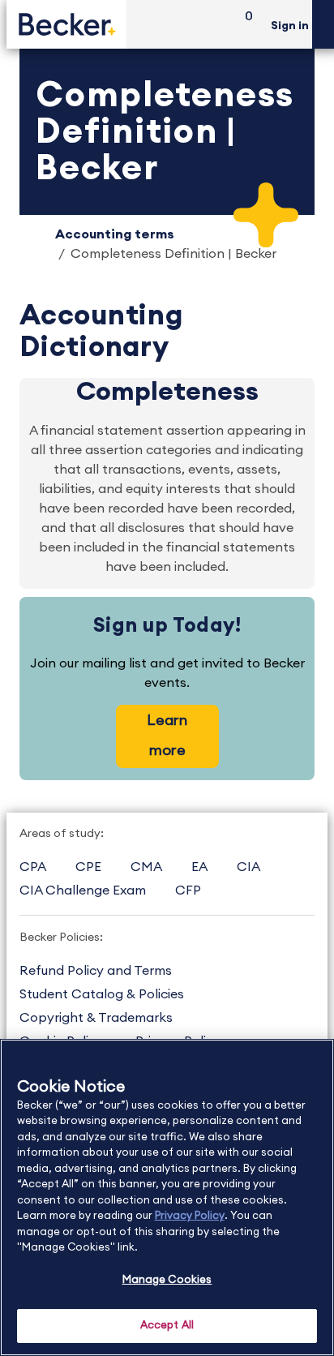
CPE (88, 866)
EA (199, 866)
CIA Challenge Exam (82, 890)
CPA (32, 866)
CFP (188, 890)
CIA (248, 866)
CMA (146, 866)
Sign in (290, 26)
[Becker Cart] (243, 24)
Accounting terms (114, 234)
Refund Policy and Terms (95, 970)
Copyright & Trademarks (96, 1017)
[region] (167, 1197)
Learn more (167, 735)
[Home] (66, 24)
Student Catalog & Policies (101, 994)
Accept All (167, 1325)
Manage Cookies (167, 1280)
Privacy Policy (190, 1216)
